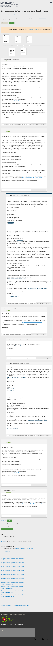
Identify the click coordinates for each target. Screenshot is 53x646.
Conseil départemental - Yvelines (7, 596)
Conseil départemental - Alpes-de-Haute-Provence (10, 567)
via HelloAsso (17, 633)
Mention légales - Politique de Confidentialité (9, 626)
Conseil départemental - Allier (6, 563)
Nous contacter (13, 624)
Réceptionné (8, 60)
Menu (51, 1)
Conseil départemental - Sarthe (17, 15)
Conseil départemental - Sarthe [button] (16, 195)
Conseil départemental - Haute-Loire (8, 580)
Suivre (11, 22)
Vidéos (39, 642)
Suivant (8, 551)
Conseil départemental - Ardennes (7, 572)
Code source (49, 642)
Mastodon (44, 642)
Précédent (3, 551)
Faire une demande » (7, 529)
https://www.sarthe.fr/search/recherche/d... (16, 377)
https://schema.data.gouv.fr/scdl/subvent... (12, 100)
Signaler (42, 124)
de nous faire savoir (42, 18)
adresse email (11, 222)
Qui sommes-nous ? (5, 624)
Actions (4, 22)
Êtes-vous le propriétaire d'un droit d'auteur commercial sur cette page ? (15, 605)
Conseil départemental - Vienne (7, 592)
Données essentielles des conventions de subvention (12, 558)
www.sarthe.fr (11, 223)
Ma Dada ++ (3, 541)
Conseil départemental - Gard (6, 576)
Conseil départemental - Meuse (7, 588)
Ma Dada (9, 4)
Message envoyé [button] (7, 59)
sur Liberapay (10, 633)
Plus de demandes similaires (5, 598)
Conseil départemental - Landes (7, 584)
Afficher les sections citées (13, 296)
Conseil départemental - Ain (6, 559)
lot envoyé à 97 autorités (37, 15)
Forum (35, 642)
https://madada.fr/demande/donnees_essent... (32, 177)
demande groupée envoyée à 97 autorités (24, 548)
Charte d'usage (20, 624)
